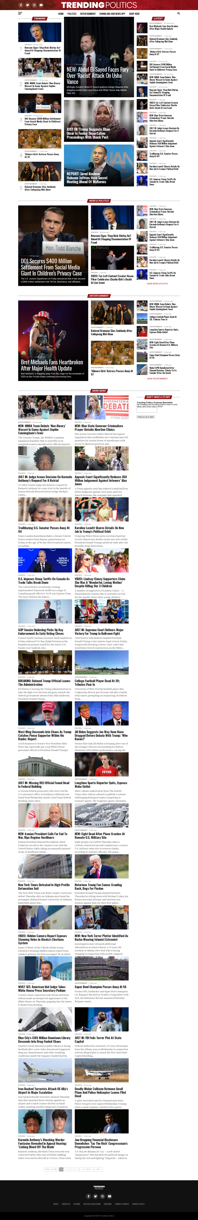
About (56, 1204)
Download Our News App (112, 13)
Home (61, 13)
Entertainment (88, 13)
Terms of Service (122, 1204)
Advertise (66, 1204)
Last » (98, 1169)
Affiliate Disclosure (92, 1204)
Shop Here (134, 13)
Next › (88, 1169)
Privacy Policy (138, 1204)
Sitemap (76, 1204)
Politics (71, 13)
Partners (108, 1204)
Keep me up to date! (146, 417)
